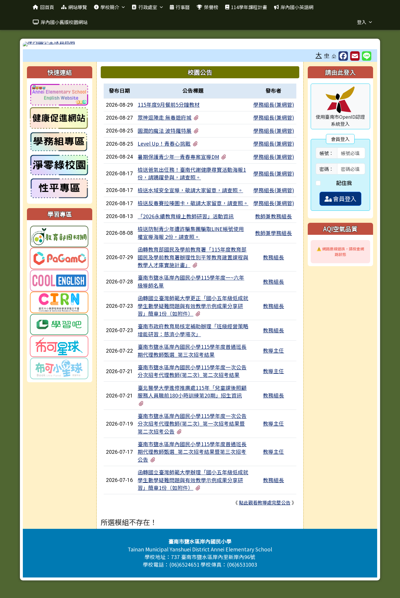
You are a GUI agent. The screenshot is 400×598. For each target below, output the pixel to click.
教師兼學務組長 (273, 233)
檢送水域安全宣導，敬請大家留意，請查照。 (190, 190)
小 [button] (334, 55)
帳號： (326, 153)
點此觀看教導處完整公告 (264, 502)
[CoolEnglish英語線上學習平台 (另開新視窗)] (59, 279)
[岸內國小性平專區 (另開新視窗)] (59, 188)
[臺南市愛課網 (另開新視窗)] (59, 367)
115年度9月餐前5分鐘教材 (169, 104)
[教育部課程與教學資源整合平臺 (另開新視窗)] (59, 301)
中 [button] (326, 55)
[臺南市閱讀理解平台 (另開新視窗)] (59, 345)
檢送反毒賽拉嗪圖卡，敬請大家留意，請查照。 (193, 203)
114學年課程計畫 (249, 7)
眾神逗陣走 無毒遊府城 (165, 117)
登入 (361, 22)
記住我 (344, 182)
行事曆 (183, 7)
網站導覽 (77, 7)
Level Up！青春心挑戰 (164, 143)
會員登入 (344, 198)
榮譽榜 (211, 7)
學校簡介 (109, 7)
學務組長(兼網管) (273, 104)
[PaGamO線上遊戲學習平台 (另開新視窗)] (59, 257)
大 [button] (319, 54)
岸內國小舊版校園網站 (64, 22)
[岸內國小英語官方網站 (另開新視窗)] (59, 94)
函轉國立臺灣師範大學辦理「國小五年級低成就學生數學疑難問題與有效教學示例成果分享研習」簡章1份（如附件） (193, 479)
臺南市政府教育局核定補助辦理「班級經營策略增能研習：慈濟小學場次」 (193, 329)
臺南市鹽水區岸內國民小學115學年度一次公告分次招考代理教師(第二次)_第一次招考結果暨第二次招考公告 (192, 423)
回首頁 (47, 7)
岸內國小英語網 (297, 7)
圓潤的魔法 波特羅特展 (165, 130)
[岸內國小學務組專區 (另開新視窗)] (59, 141)
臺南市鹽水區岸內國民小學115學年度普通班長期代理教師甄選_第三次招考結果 (192, 350)
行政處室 (148, 7)
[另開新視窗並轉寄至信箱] (355, 56)
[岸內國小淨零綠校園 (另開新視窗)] (59, 165)
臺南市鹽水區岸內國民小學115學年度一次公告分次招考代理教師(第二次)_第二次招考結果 (192, 370)
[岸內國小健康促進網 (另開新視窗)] (59, 118)
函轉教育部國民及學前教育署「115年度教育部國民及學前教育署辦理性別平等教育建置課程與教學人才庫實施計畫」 (193, 257)
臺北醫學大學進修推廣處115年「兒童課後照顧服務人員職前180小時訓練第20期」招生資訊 (192, 391)
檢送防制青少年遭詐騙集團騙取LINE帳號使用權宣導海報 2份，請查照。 (191, 232)
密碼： (326, 168)
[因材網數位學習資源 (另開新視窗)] (59, 235)
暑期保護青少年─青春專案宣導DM (178, 156)
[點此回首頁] (200, 44)
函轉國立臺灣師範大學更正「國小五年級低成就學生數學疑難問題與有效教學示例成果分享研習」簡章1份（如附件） (193, 305)
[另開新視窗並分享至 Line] (366, 56)
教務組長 (273, 257)
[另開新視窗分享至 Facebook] (343, 56)
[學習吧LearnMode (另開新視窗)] (59, 323)
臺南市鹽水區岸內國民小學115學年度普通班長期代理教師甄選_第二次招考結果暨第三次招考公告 (192, 451)
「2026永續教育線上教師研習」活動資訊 (186, 216)
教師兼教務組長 (273, 216)
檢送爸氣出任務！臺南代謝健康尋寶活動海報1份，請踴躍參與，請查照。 (192, 173)
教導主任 (273, 350)
